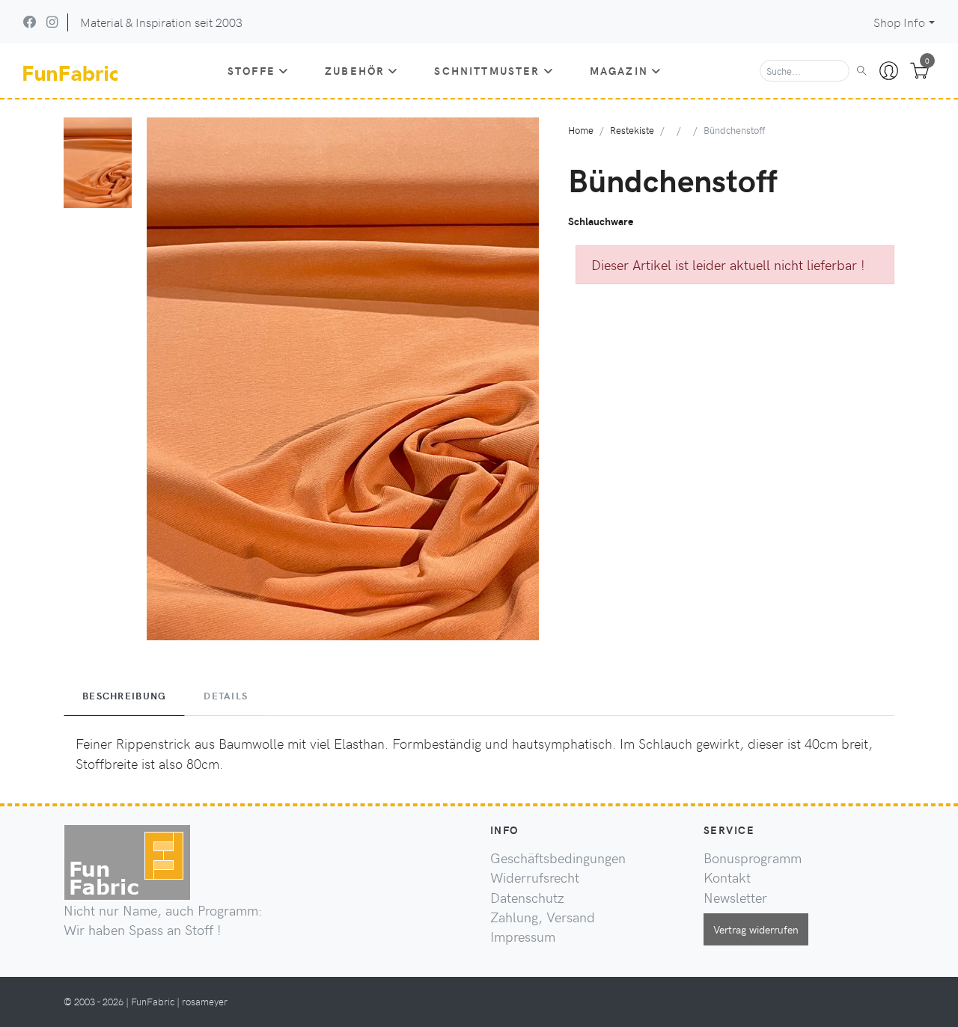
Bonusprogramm (753, 858)
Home (581, 129)
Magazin (619, 70)
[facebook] (30, 22)
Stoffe (251, 70)
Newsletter (735, 898)
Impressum (522, 936)
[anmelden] (888, 71)
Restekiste (632, 129)
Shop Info (899, 22)
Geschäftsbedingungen (558, 858)
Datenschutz (527, 898)
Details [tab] (226, 695)
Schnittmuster (487, 70)
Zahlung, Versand (542, 917)
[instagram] (52, 22)
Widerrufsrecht (534, 877)
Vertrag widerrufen (756, 929)
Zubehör (355, 70)
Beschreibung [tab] (124, 695)
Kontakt (727, 877)
